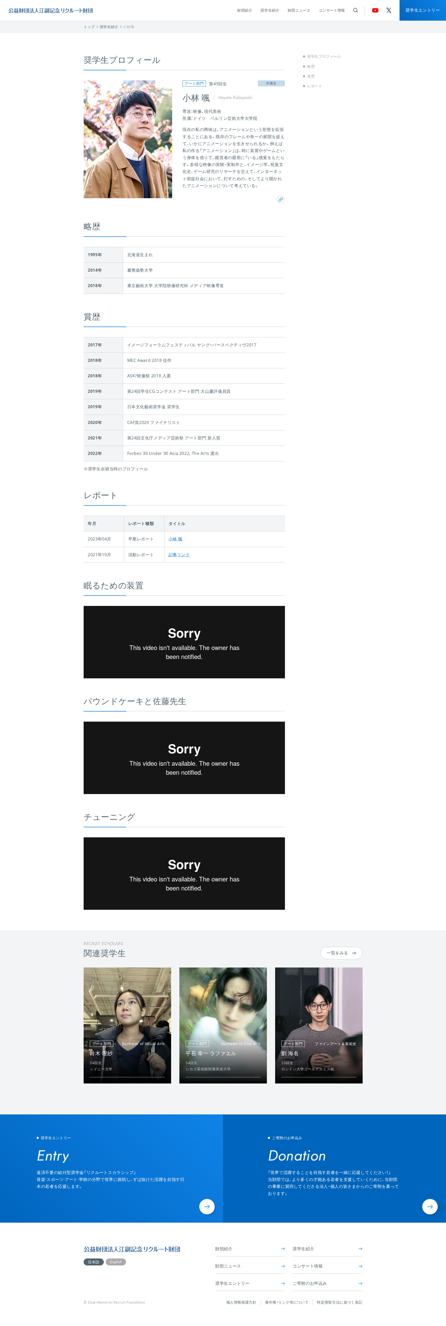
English (116, 1261)
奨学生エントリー (422, 10)
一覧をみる (337, 953)
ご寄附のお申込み (310, 1283)
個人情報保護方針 (241, 1302)
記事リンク (179, 554)
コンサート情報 (332, 10)
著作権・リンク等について (287, 1302)
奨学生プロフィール (324, 56)
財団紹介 (244, 10)
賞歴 (311, 76)
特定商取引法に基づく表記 (339, 1302)
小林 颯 (176, 539)
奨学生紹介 (269, 10)
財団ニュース (299, 10)
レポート (314, 86)
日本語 (93, 1262)
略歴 (311, 66)
